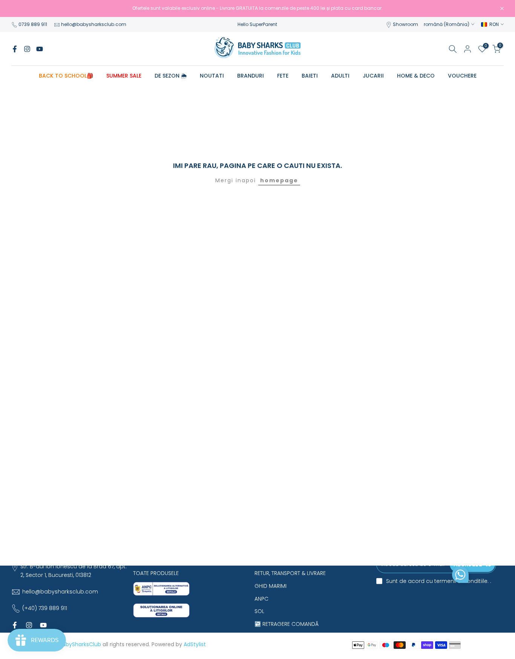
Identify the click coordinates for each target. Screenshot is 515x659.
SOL (259, 611)
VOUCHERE (462, 75)
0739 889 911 (32, 24)
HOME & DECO (416, 75)
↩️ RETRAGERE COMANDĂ (286, 624)
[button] (460, 576)
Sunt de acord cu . (438, 581)
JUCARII (373, 75)
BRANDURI (250, 75)
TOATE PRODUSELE (156, 573)
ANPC (261, 599)
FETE (282, 75)
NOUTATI (212, 75)
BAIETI (310, 75)
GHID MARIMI (270, 586)
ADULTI (340, 75)
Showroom (405, 24)
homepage (279, 180)
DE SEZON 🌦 (171, 75)
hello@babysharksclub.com (93, 24)
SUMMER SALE (123, 75)
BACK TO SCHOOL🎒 (66, 75)
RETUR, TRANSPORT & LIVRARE (290, 573)
